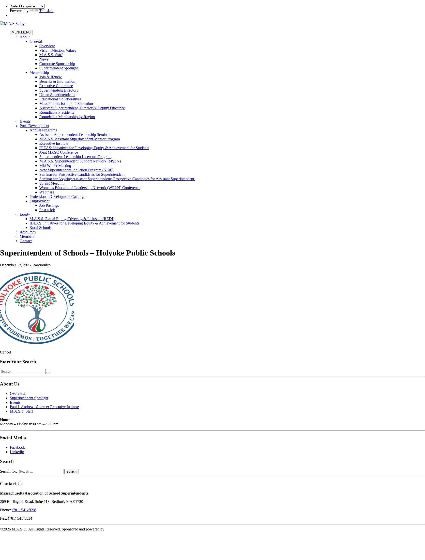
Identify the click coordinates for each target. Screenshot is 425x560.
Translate (46, 11)
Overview (47, 46)
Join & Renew (50, 77)
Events (25, 121)
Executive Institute (53, 143)
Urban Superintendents (57, 95)
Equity (25, 214)
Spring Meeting (51, 183)
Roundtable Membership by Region (67, 117)
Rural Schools (40, 227)
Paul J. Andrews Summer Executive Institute (44, 407)
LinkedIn (17, 452)
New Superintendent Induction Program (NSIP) (76, 170)
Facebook (17, 447)
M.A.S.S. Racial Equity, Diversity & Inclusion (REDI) (72, 219)
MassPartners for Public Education (66, 103)
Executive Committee (56, 86)
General (36, 41)
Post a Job (47, 210)
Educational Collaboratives (60, 99)
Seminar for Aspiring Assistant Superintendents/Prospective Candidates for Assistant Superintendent (117, 179)
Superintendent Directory (58, 90)
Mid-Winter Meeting (55, 165)
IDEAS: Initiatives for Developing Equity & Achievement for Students (94, 148)
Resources (28, 232)
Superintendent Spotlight (58, 68)
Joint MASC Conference (58, 152)
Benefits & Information (57, 81)
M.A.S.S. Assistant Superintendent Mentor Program (79, 139)
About (25, 37)
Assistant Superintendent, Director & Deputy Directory (82, 108)
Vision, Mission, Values (57, 50)
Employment (39, 201)
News (43, 59)
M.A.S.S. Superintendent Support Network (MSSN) (80, 161)
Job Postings (49, 205)
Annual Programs (43, 130)
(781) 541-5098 (24, 510)
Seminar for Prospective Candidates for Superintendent (81, 174)
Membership (39, 72)
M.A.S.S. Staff (50, 55)
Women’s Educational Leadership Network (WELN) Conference (89, 188)
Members (27, 236)
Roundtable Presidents (56, 112)
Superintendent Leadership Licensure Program (75, 157)
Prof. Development (34, 126)
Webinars (46, 192)
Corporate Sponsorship (57, 64)
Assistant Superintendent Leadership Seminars (75, 134)
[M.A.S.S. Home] (13, 23)
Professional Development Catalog (56, 196)
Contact (26, 241)
